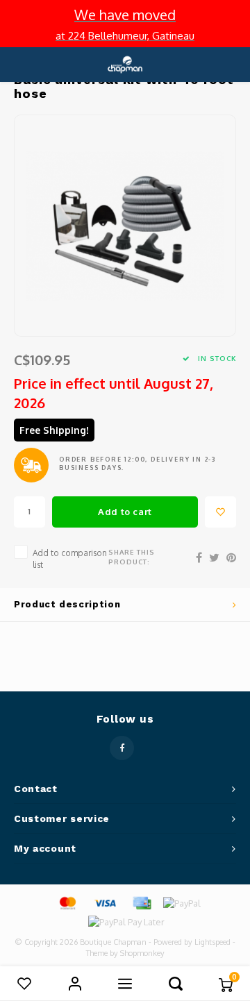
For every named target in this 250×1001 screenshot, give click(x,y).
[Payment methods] (66, 902)
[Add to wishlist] (220, 512)
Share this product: (131, 557)
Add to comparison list (70, 559)
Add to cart (125, 511)
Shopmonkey (142, 953)
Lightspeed (212, 942)
